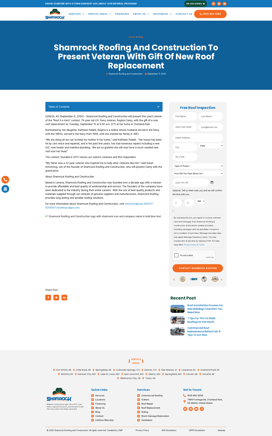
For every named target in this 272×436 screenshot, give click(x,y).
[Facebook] (214, 4)
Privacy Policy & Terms (194, 245)
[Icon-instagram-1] (202, 409)
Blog (140, 36)
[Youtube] (225, 4)
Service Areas (98, 13)
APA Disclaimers (169, 430)
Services (75, 13)
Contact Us (184, 13)
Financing (122, 13)
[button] (158, 106)
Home (132, 36)
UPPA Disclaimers (197, 430)
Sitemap (221, 430)
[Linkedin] (219, 4)
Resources (160, 13)
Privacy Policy (142, 430)
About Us (139, 13)
